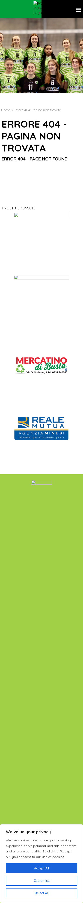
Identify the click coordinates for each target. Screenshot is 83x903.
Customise (42, 881)
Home (6, 110)
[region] (41, 863)
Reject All (41, 893)
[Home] (41, 8)
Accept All (41, 868)
